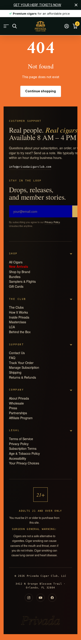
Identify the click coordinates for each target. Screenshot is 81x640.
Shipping (15, 372)
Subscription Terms (22, 448)
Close (76, 5)
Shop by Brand (19, 271)
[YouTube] (40, 598)
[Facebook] (52, 598)
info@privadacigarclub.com (30, 166)
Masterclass (17, 322)
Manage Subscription (24, 367)
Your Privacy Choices (24, 463)
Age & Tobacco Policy (24, 453)
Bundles (14, 276)
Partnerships (18, 413)
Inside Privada (19, 317)
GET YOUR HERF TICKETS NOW (37, 5)
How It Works (18, 312)
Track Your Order (21, 362)
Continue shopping (40, 91)
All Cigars (15, 262)
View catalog (6, 26)
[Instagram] (29, 598)
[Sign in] (66, 26)
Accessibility (17, 458)
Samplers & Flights (22, 281)
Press (13, 408)
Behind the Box (20, 332)
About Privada (19, 398)
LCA (12, 327)
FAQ (12, 357)
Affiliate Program (21, 418)
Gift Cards (16, 286)
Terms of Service (21, 438)
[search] (14, 26)
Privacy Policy (52, 222)
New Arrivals (18, 266)
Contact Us (17, 353)
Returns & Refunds (22, 377)
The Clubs (16, 307)
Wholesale (16, 403)
